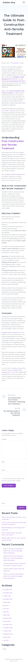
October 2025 (7, 596)
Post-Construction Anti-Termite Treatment (13, 145)
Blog (22, 63)
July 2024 (6, 640)
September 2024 (8, 634)
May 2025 (6, 612)
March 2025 (6, 615)
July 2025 (6, 605)
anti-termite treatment (8, 110)
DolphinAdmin (15, 63)
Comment (4, 439)
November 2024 (7, 627)
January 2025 (7, 621)
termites (21, 152)
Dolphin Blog (9, 2)
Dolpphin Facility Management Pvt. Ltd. (13, 332)
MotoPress (16, 660)
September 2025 (8, 599)
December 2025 (7, 589)
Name (3, 461)
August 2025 (6, 602)
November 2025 (7, 593)
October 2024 (7, 631)
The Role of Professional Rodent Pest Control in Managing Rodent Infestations (12, 551)
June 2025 (6, 608)
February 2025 (7, 618)
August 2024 (6, 637)
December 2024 (7, 624)
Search (3, 503)
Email (3, 470)
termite (23, 103)
